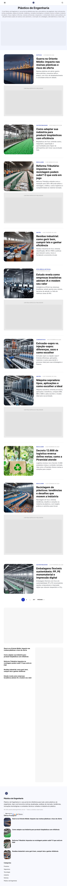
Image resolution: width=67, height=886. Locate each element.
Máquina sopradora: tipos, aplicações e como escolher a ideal (49, 383)
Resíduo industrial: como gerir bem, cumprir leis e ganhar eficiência (49, 241)
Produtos (6, 866)
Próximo (40, 599)
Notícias (39, 55)
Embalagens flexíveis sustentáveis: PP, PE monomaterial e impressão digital (49, 573)
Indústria (6, 875)
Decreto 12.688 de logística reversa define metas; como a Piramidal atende (49, 455)
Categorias (7, 863)
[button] (5, 2)
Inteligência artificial (43, 269)
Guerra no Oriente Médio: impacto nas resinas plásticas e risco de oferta (48, 63)
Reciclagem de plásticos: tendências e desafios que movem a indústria (49, 492)
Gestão (38, 232)
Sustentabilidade (42, 125)
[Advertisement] (33, 33)
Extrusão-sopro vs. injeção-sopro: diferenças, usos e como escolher (47, 348)
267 (34, 599)
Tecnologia (7, 872)
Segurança (7, 869)
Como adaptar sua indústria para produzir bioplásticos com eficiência (49, 134)
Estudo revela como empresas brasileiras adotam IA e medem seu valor (48, 279)
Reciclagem (40, 162)
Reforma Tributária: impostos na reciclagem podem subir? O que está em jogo (49, 172)
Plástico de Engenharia (10, 880)
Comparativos (40, 339)
